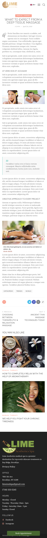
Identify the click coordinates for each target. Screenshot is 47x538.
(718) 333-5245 (9, 489)
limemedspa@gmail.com (13, 484)
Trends (19, 291)
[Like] (4, 302)
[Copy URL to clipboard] (43, 302)
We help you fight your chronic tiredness (20, 420)
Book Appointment (23, 533)
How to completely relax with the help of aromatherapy (22, 375)
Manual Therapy (23, 15)
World (28, 291)
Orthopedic (8, 291)
